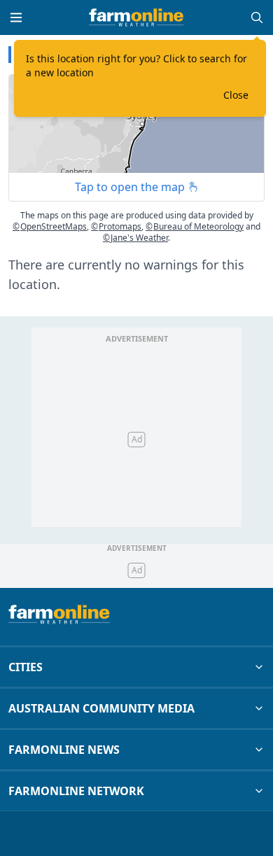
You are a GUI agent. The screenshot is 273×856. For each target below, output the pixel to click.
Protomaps (116, 226)
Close (235, 94)
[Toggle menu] (16, 17)
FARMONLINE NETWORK (76, 791)
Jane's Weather (135, 238)
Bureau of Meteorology (195, 226)
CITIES (25, 667)
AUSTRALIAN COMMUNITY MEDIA (101, 708)
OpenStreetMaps (50, 226)
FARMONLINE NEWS (64, 749)
